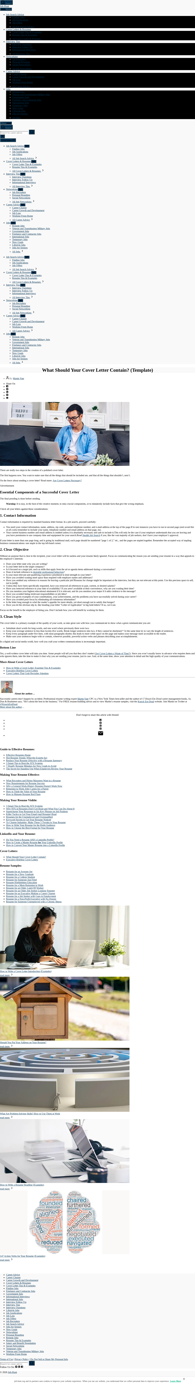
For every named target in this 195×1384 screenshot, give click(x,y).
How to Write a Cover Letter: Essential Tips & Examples (33, 668)
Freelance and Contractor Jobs (26, 100)
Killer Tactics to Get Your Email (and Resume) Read (31, 814)
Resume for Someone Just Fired (21, 879)
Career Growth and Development (28, 77)
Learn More (175, 1381)
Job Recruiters (19, 59)
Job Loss (16, 79)
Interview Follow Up (22, 47)
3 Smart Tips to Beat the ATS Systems (24, 763)
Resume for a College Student (20, 877)
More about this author (11, 707)
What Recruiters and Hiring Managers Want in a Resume (33, 780)
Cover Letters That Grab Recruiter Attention (27, 673)
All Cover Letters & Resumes (26, 39)
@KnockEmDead (8, 704)
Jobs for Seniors (20, 113)
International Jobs (20, 102)
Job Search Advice (15, 14)
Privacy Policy (22, 1359)
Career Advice (13, 71)
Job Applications (20, 20)
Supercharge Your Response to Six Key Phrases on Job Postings (37, 811)
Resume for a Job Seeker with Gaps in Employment (31, 896)
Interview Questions (22, 44)
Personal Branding (21, 62)
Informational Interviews (24, 50)
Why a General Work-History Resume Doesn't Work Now (34, 786)
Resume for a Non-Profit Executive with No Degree (31, 899)
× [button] (184, 1379)
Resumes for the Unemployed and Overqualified (29, 817)
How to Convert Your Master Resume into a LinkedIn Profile (35, 845)
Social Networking (21, 64)
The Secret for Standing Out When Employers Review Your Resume (39, 768)
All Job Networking (22, 68)
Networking (12, 56)
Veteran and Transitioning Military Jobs (31, 94)
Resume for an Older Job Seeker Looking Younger (30, 890)
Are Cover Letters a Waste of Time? (112, 653)
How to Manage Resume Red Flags (23, 794)
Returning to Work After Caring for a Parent (27, 789)
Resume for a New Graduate (20, 874)
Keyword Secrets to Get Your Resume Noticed (28, 819)
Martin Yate (18, 378)
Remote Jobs (18, 91)
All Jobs (16, 117)
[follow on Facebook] (22, 1367)
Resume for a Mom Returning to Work (24, 885)
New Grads (17, 108)
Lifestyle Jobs (18, 111)
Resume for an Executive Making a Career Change (30, 893)
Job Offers (17, 22)
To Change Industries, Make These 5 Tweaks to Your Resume (36, 822)
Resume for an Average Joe (19, 871)
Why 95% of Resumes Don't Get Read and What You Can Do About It (40, 808)
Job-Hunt (4, 6)
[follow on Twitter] (16, 1367)
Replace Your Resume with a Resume (34, 760)
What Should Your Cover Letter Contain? (26, 857)
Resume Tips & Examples (24, 35)
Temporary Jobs (20, 105)
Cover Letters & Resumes (18, 29)
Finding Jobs (18, 17)
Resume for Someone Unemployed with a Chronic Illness (34, 901)
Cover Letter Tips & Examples (27, 32)
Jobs (8, 89)
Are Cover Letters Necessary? (67, 480)
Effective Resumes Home (18, 755)
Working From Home (22, 82)
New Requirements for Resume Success (25, 783)
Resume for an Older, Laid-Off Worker (25, 888)
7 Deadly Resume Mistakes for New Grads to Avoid (31, 766)
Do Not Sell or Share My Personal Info (49, 1359)
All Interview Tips (21, 53)
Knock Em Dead (146, 701)
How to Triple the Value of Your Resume (25, 791)
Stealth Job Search (91, 535)
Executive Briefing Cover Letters (22, 670)
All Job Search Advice (23, 26)
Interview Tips (13, 41)
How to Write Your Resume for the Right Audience (30, 825)
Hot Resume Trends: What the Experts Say (26, 757)
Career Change (19, 74)
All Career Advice (21, 86)
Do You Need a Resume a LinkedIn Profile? (30, 839)
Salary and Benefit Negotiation (21, 1343)
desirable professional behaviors (48, 572)
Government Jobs (20, 97)
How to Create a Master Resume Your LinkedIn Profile (34, 842)
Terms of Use (6, 1359)
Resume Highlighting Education (21, 882)
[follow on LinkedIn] (19, 1367)
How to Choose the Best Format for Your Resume (30, 828)
